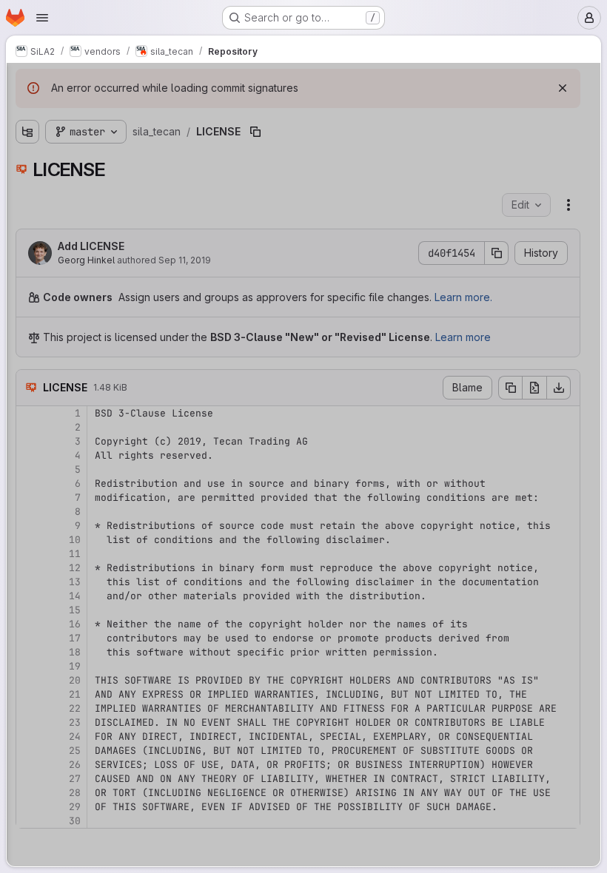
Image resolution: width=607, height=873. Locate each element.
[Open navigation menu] (42, 18)
